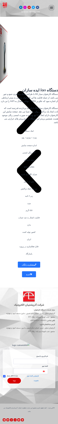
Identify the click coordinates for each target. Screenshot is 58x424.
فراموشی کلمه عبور (33, 376)
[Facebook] (37, 7)
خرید (28, 274)
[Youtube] (29, 7)
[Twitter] (33, 7)
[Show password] (44, 371)
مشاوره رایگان (28, 265)
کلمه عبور (45, 366)
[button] (51, 7)
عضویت (36, 380)
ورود (14, 380)
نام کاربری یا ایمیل (42, 356)
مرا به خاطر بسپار (12, 376)
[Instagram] (25, 7)
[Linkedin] (20, 7)
